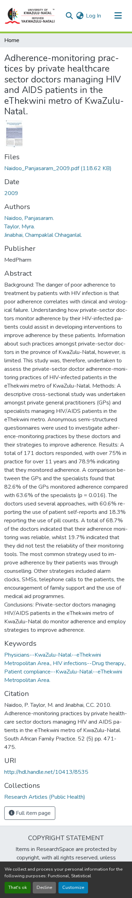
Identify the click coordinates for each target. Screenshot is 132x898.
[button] (30, 16)
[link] (66, 168)
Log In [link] (93, 16)
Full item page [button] (32, 813)
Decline (44, 887)
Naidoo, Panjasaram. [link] (29, 218)
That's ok (17, 887)
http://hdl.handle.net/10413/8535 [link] (46, 772)
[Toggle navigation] (118, 15)
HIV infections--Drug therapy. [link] (89, 663)
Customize (73, 887)
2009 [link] (11, 193)
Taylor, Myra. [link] (19, 226)
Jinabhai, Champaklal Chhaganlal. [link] (43, 235)
